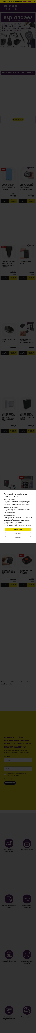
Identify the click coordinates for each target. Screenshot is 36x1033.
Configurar (18, 534)
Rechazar (18, 538)
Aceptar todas (18, 529)
